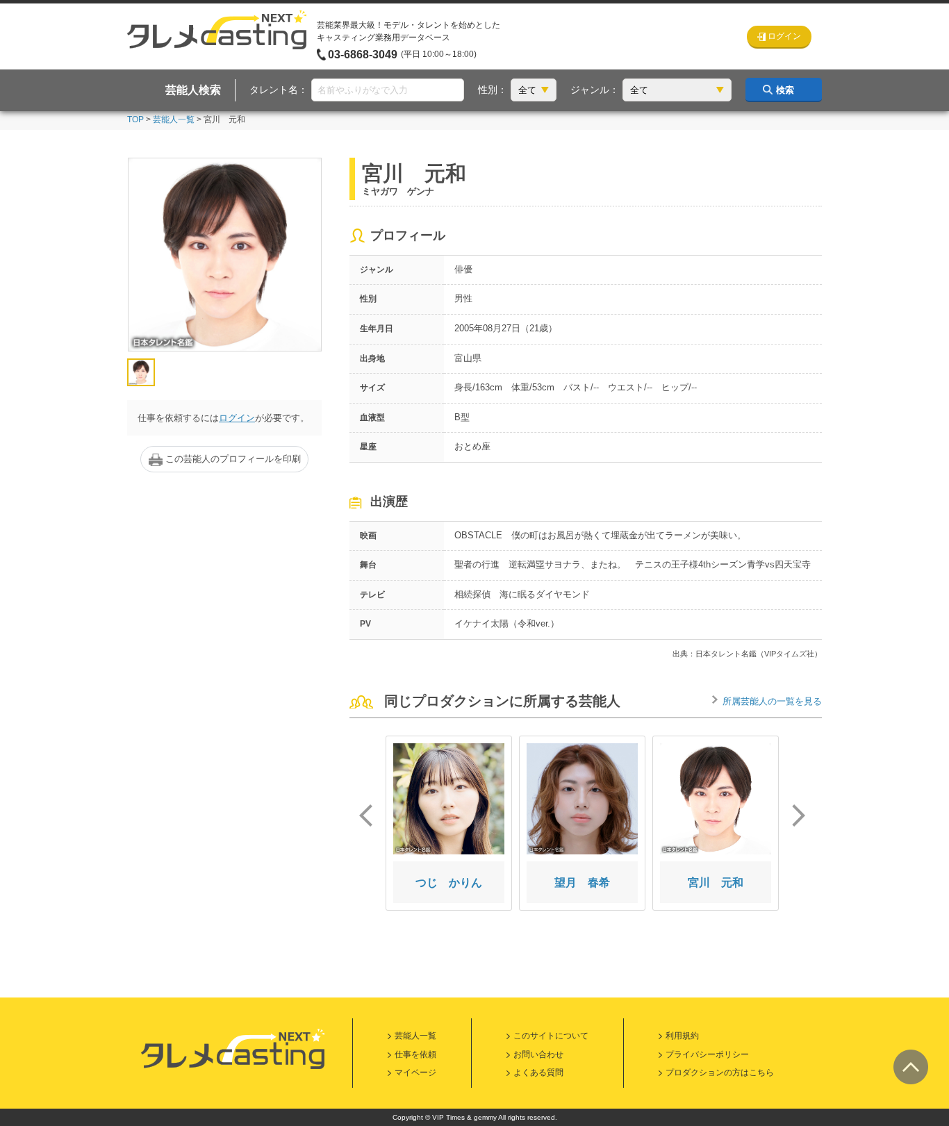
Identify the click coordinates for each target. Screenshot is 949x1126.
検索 (785, 90)
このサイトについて (550, 1036)
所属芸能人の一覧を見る (772, 701)
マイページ (415, 1072)
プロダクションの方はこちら (720, 1072)
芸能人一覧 (174, 119)
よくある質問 (538, 1072)
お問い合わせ (538, 1054)
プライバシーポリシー (707, 1054)
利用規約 (682, 1036)
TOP (135, 119)
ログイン (237, 418)
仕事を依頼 (415, 1054)
